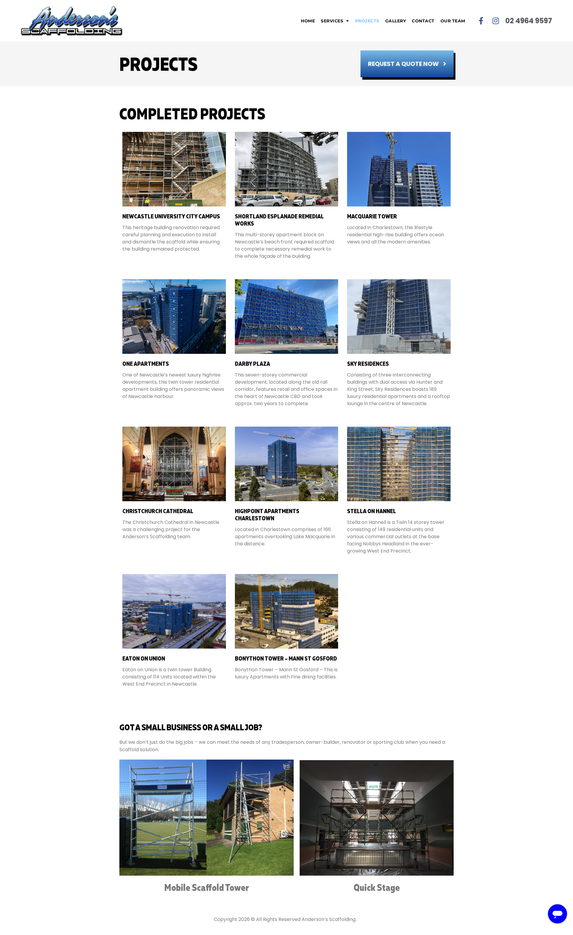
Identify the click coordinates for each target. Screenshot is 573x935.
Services (332, 21)
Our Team (452, 21)
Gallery (395, 21)
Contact (423, 21)
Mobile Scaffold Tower (206, 887)
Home (308, 21)
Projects (367, 21)
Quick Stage (377, 887)
